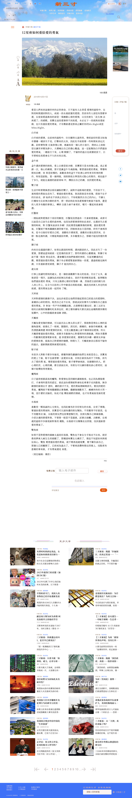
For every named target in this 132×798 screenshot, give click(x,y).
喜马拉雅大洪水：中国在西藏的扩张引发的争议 (14, 213)
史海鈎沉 (87, 10)
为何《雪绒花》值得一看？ (105, 681)
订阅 (24, 3)
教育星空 (61, 13)
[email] (120, 181)
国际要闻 (45, 591)
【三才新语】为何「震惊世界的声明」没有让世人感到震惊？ (106, 639)
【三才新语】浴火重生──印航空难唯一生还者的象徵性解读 (106, 618)
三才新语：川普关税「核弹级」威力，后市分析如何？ (48, 660)
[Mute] (25, 13)
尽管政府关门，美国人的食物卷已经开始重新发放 (48, 595)
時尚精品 (45, 549)
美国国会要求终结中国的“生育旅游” (48, 722)
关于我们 (9, 788)
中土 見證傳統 (110, 14)
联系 (16, 3)
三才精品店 (21, 789)
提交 (102, 471)
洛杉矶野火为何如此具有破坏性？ (48, 681)
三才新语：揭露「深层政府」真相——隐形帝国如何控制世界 (106, 660)
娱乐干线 (37, 27)
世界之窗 (52, 10)
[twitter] (120, 175)
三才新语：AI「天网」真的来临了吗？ (107, 722)
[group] (19, 16)
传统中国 (70, 10)
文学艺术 (52, 13)
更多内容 (79, 13)
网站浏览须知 (31, 795)
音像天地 (70, 13)
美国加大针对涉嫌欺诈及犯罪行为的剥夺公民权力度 (48, 702)
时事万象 (43, 10)
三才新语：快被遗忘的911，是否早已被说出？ (48, 639)
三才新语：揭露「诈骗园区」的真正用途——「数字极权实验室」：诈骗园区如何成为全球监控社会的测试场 (106, 553)
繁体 (124, 3)
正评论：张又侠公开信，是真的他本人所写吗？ (48, 743)
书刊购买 (34, 789)
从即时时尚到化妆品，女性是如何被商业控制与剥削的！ (48, 553)
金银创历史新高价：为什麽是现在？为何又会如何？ (106, 595)
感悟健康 (79, 10)
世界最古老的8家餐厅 (14, 234)
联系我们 (9, 789)
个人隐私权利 (23, 795)
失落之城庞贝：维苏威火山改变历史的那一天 (14, 168)
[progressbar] (30, 13)
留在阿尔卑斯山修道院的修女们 (106, 743)
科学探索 (61, 10)
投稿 (9, 3)
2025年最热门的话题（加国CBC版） (49, 574)
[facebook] (120, 169)
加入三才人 (111, 4)
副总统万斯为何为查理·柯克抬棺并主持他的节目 (48, 618)
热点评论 (104, 549)
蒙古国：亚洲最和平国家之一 (14, 191)
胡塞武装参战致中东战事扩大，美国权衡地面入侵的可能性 (106, 702)
